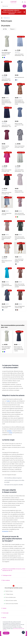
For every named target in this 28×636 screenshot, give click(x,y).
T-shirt (8, 401)
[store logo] (14, 2)
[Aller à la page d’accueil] (1, 17)
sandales (9, 430)
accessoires (5, 531)
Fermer (6, 633)
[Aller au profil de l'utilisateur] (22, 2)
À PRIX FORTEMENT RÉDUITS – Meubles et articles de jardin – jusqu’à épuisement (11, 12)
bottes (10, 432)
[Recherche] (24, 6)
